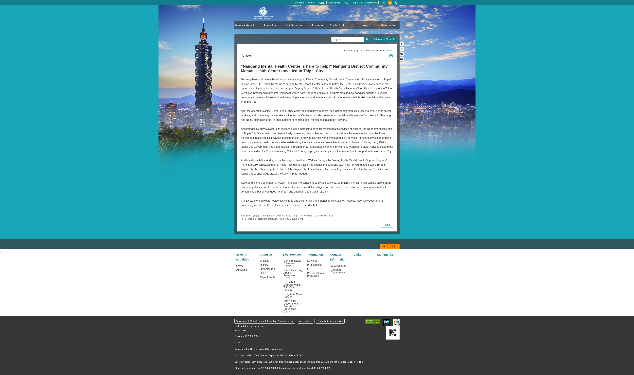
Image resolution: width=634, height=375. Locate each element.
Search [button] (367, 39)
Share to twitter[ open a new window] (402, 49)
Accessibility (305, 321)
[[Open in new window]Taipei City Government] (396, 322)
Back (387, 224)
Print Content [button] (391, 56)
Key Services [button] (293, 25)
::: (1, 1)
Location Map (338, 265)
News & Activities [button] (246, 25)
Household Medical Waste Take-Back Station (292, 286)
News (389, 50)
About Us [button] (270, 25)
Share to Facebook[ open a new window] (402, 44)
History (264, 264)
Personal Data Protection (315, 274)
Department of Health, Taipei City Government (263, 13)
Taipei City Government (364, 2)
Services (312, 260)
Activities (241, 269)
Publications (314, 264)
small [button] (384, 2)
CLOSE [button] (391, 246)
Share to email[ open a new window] (402, 59)
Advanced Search (384, 39)
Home (311, 2)
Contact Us (334, 2)
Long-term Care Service (292, 295)
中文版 (321, 2)
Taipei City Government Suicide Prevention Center (290, 306)
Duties (263, 273)
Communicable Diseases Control (292, 263)
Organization (267, 269)
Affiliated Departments (338, 271)
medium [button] (390, 2)
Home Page (353, 50)
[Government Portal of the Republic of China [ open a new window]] (386, 322)
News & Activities (372, 50)
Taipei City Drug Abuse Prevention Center (292, 274)
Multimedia (388, 25)
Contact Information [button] (341, 25)
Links (364, 25)
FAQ (346, 2)
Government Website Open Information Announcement (264, 321)
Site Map (299, 2)
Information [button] (317, 25)
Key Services (292, 254)
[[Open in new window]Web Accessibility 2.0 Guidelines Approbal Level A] (372, 321)
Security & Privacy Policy (330, 321)
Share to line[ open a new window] (402, 54)
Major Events (267, 277)
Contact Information (338, 257)
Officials (264, 260)
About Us (266, 254)
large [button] (396, 2)
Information (315, 254)
